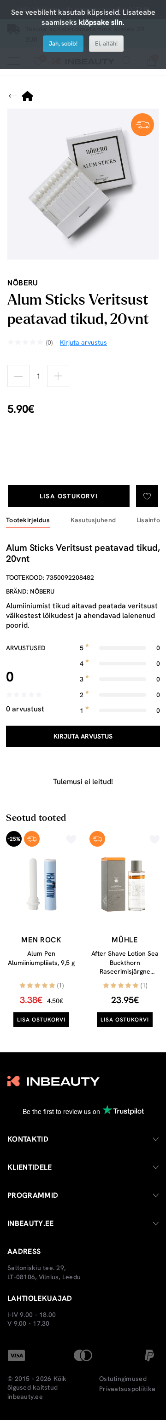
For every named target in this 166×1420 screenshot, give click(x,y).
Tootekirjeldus (28, 520)
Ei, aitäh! (106, 43)
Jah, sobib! (63, 43)
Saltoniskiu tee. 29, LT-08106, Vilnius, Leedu (44, 1272)
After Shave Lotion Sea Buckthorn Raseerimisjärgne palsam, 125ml (125, 967)
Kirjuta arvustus (83, 736)
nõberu (22, 283)
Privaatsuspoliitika (127, 1389)
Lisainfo (148, 520)
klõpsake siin (101, 22)
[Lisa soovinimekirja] (147, 496)
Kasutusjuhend (93, 520)
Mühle (124, 940)
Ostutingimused (123, 1378)
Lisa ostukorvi (69, 496)
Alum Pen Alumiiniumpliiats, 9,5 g (41, 958)
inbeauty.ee (25, 1396)
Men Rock (41, 940)
